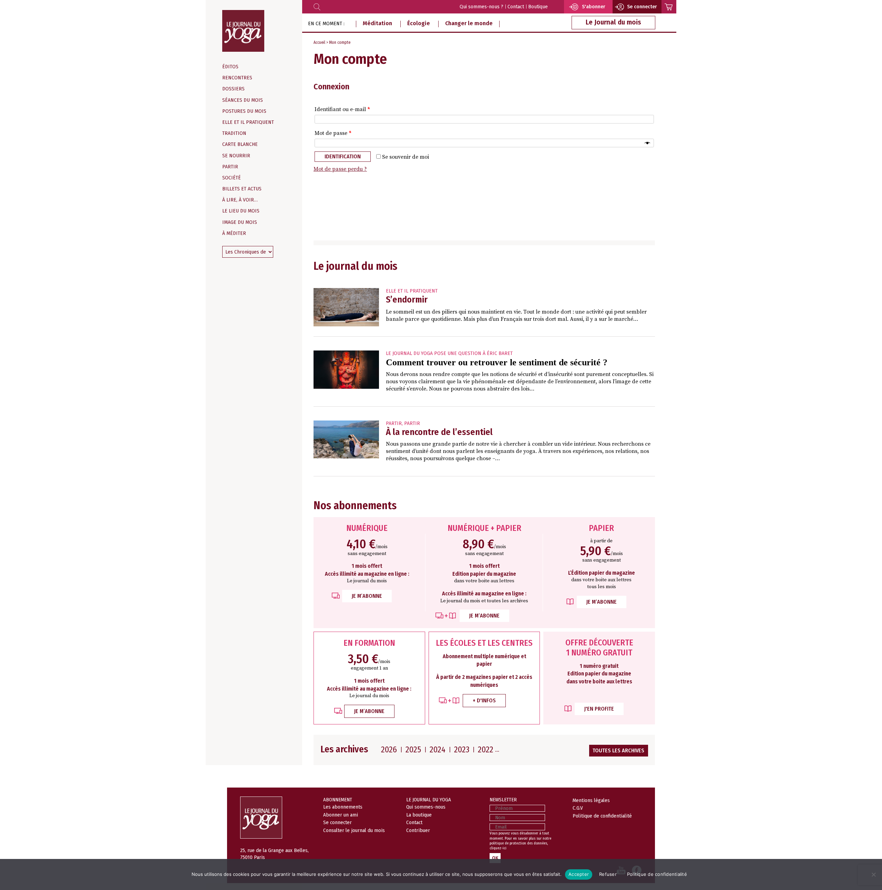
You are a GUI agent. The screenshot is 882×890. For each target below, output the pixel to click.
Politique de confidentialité (602, 816)
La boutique (419, 815)
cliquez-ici (498, 848)
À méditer (234, 233)
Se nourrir (236, 156)
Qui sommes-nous (425, 807)
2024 (437, 749)
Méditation (377, 23)
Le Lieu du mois (240, 211)
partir (394, 423)
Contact (515, 7)
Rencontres (237, 78)
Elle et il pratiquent (248, 122)
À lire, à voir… (240, 200)
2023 (461, 749)
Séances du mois (242, 100)
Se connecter (337, 822)
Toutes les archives (618, 750)
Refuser (608, 874)
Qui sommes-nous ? (481, 7)
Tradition (234, 133)
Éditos (230, 67)
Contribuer (418, 830)
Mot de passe (333, 133)
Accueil (319, 42)
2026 (389, 749)
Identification (343, 156)
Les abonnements (342, 807)
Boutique (538, 7)
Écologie (418, 23)
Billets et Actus (241, 189)
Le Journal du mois (613, 22)
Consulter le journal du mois (354, 830)
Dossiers (233, 89)
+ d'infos (484, 700)
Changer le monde (469, 23)
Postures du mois (244, 111)
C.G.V (578, 808)
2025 (413, 749)
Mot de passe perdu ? (340, 169)
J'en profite (599, 708)
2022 (485, 749)
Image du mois (239, 222)
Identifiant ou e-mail (342, 109)
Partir (230, 167)
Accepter (578, 874)
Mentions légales (591, 800)
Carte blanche (240, 144)
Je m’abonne (367, 596)
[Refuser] (873, 874)
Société (231, 178)
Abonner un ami (340, 815)
